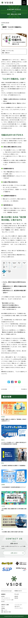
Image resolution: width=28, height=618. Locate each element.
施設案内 (3, 596)
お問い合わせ (14, 553)
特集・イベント (4, 610)
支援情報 (3, 608)
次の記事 (23, 389)
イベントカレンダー (18, 604)
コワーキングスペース (5, 598)
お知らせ (3, 606)
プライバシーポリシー (19, 608)
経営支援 (16, 598)
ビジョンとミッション (6, 591)
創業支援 (16, 596)
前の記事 (4, 389)
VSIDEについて (18, 591)
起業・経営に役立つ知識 (6, 611)
